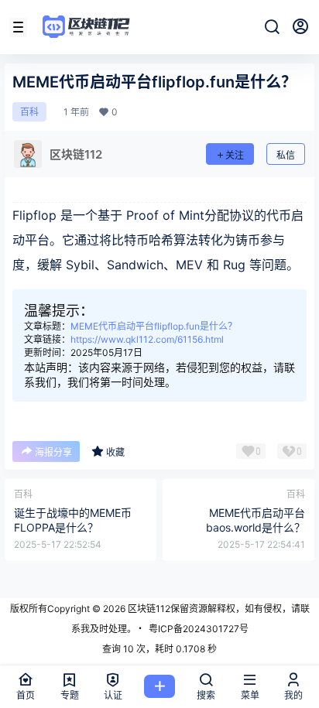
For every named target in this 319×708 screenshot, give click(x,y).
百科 (29, 112)
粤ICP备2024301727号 (199, 628)
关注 (234, 155)
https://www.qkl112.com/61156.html (147, 339)
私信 (285, 155)
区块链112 (147, 608)
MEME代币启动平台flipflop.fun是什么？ (153, 326)
